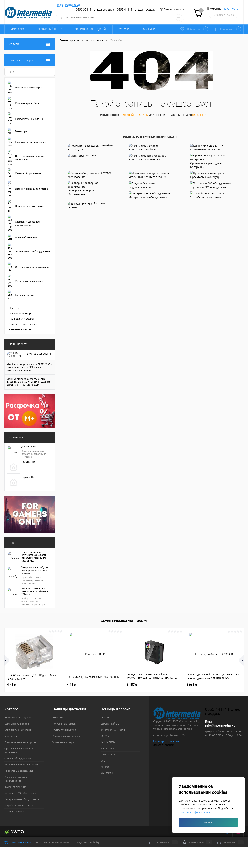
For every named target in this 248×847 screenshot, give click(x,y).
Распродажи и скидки (21, 318)
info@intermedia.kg (220, 725)
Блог (12, 542)
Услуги (14, 44)
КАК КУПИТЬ (150, 29)
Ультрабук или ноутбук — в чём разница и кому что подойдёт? (35, 570)
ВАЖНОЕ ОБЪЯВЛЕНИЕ (39, 353)
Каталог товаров (21, 60)
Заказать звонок (174, 9)
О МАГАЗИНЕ (108, 754)
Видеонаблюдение (140, 187)
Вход (60, 4)
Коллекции (16, 437)
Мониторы (92, 155)
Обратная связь (20, 842)
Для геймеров (28, 446)
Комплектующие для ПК (205, 149)
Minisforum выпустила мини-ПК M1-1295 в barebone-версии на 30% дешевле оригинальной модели (29, 367)
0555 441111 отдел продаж (136, 9)
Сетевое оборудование (89, 175)
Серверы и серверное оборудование (81, 192)
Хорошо (208, 822)
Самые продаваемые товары (124, 621)
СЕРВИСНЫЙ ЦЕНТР (50, 29)
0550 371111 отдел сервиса (95, 9)
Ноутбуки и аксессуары (90, 147)
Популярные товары (20, 313)
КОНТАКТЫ (107, 773)
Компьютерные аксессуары (146, 159)
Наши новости (18, 344)
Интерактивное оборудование (148, 197)
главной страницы (135, 115)
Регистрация (73, 4)
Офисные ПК (28, 462)
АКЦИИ (105, 767)
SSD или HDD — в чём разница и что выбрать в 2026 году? (34, 591)
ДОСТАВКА (17, 29)
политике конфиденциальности (197, 812)
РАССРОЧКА (107, 748)
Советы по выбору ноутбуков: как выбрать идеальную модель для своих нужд (33, 556)
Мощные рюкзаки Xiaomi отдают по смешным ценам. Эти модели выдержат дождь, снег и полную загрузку (28, 382)
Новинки (14, 308)
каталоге (198, 115)
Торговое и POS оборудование (209, 187)
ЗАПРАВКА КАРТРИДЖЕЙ (90, 29)
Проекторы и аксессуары (206, 177)
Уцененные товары (20, 329)
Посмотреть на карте (166, 741)
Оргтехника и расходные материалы (206, 165)
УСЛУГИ (124, 29)
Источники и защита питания (148, 177)
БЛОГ (104, 760)
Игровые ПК (27, 477)
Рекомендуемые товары (23, 324)
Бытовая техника (86, 205)
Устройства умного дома (205, 197)
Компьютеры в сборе (142, 149)
